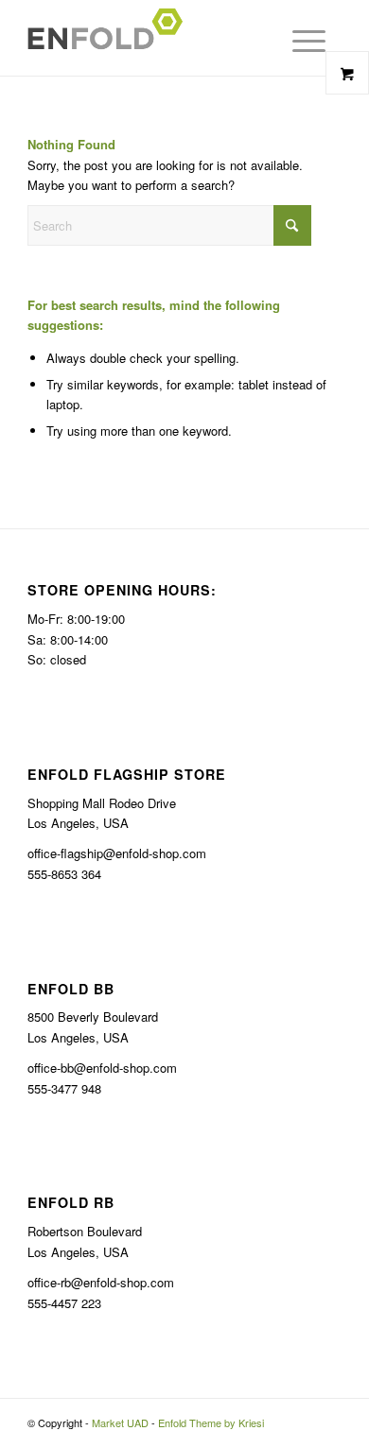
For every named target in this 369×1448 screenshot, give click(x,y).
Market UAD (120, 1422)
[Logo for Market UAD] (152, 38)
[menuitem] (303, 40)
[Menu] (291, 40)
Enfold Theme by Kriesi (211, 1422)
